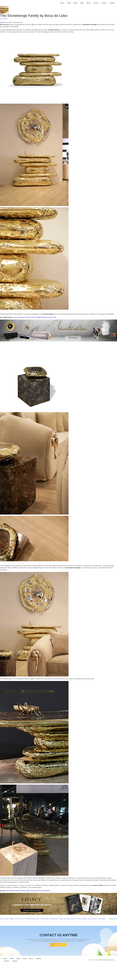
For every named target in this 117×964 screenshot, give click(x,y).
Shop (82, 3)
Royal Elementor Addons (107, 960)
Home (62, 3)
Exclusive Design (69, 919)
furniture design (81, 919)
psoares (114, 919)
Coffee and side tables (32, 919)
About (76, 3)
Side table (101, 919)
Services (95, 3)
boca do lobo (19, 919)
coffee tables (44, 919)
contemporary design (56, 919)
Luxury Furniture (92, 919)
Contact (104, 3)
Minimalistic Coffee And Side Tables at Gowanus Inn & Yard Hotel (28, 890)
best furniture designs (7, 919)
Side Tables (3, 19)
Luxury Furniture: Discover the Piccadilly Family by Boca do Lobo (34, 317)
